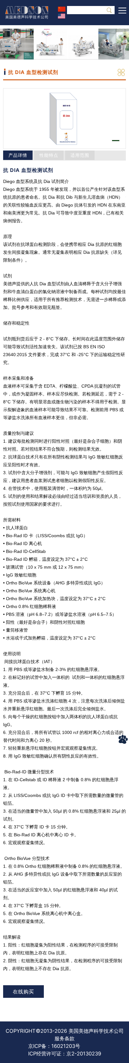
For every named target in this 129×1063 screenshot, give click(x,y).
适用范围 (79, 155)
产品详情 (17, 155)
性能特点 (48, 155)
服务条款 (64, 1038)
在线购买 (23, 991)
